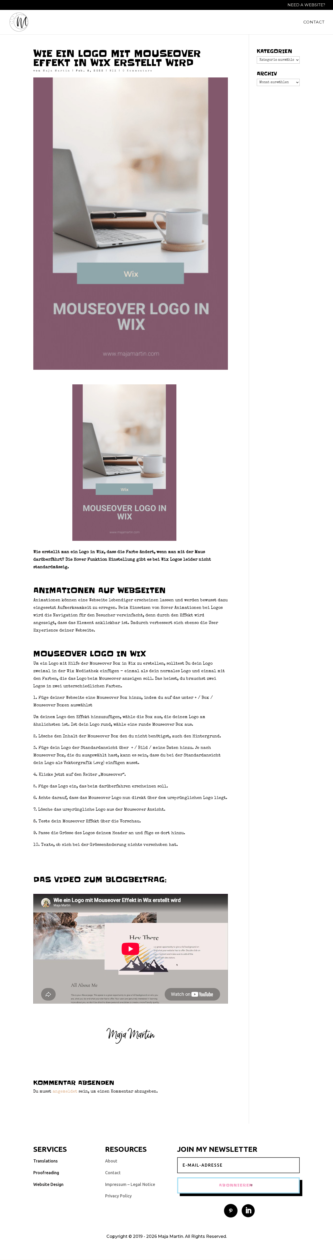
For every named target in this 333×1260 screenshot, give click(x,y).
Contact (314, 22)
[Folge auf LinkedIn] (248, 1210)
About (111, 1161)
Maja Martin (57, 71)
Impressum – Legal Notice (130, 1184)
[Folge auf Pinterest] (231, 1210)
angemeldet (65, 1092)
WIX (113, 71)
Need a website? (306, 5)
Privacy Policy (118, 1196)
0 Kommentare (138, 71)
